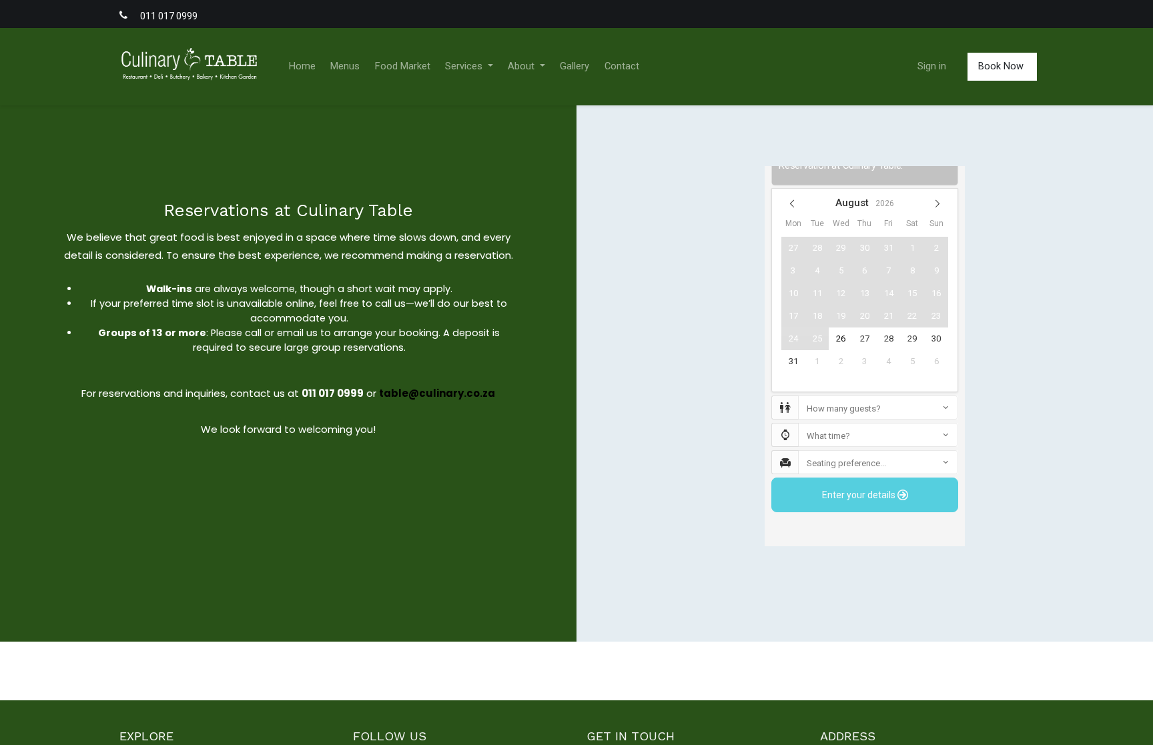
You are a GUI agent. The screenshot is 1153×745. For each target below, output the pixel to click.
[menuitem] (302, 66)
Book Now (1002, 66)
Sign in (931, 66)
